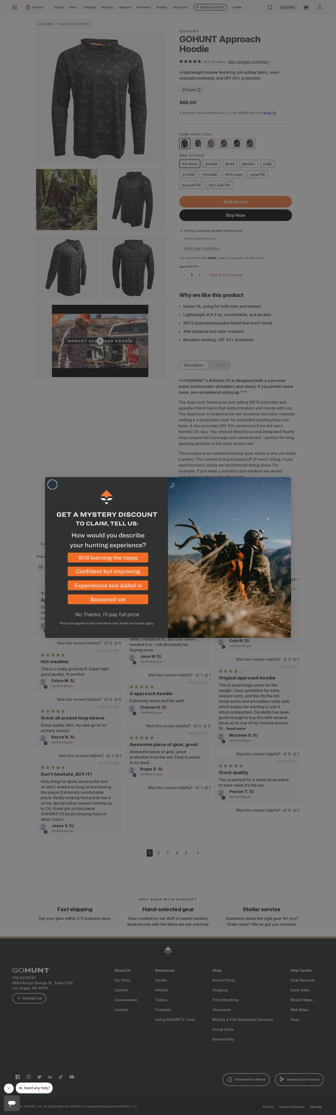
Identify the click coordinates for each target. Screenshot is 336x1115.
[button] (106, 560)
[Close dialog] (52, 484)
